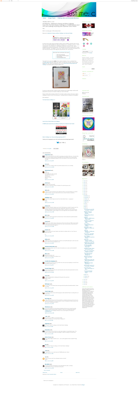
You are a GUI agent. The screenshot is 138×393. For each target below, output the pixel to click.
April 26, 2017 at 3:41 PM (49, 265)
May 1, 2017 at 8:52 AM (49, 320)
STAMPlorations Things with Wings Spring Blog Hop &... (89, 243)
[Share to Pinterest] (58, 148)
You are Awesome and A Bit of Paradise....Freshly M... (89, 210)
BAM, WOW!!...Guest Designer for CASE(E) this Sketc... (89, 228)
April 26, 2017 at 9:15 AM (49, 243)
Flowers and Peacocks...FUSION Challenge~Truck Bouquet (89, 240)
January (85, 277)
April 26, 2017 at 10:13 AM (49, 250)
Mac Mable (47, 364)
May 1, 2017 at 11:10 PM (49, 347)
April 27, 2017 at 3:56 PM (49, 280)
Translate (90, 52)
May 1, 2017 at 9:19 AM (49, 326)
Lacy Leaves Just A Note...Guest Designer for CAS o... (89, 268)
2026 (84, 180)
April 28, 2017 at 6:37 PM (49, 303)
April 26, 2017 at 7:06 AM (49, 226)
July (85, 203)
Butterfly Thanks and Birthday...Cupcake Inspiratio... (88, 212)
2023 (84, 185)
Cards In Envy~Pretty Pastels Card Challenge (51, 121)
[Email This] (53, 148)
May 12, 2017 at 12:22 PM (49, 368)
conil (46, 350)
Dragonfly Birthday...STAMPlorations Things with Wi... (89, 218)
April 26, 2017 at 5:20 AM (49, 202)
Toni (46, 164)
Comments (86, 75)
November (86, 197)
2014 (84, 282)
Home (44, 18)
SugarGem (47, 323)
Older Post (78, 372)
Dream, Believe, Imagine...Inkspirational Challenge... (88, 225)
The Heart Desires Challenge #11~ (49, 99)
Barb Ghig (47, 298)
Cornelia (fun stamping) (50, 261)
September (86, 200)
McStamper (47, 284)
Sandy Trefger (48, 291)
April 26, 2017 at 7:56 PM (49, 272)
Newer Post (45, 372)
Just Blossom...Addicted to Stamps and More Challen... (89, 221)
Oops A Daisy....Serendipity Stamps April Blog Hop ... (89, 234)
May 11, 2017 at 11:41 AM (49, 360)
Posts (85, 73)
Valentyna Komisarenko (50, 246)
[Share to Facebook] (57, 148)
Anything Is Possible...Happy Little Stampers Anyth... (89, 249)
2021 (84, 188)
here (46, 63)
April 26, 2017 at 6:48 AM (49, 218)
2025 (84, 182)
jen (45, 344)
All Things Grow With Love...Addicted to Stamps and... (88, 246)
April (85, 208)
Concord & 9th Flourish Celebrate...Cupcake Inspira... (88, 272)
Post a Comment (47, 370)
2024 (84, 183)
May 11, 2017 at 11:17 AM (49, 353)
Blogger (83, 384)
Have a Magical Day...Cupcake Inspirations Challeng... (89, 237)
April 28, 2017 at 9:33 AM (49, 295)
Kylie (46, 190)
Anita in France (48, 337)
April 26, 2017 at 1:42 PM (49, 257)
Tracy (46, 275)
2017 (84, 194)
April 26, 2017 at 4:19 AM (49, 194)
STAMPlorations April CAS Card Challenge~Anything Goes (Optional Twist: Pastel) (58, 123)
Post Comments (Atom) (51, 374)
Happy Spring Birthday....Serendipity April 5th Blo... (88, 263)
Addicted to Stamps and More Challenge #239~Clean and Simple (59, 33)
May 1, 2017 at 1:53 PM (49, 341)
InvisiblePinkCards (48, 311)
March (85, 274)
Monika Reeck (48, 170)
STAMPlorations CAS (49, 310)
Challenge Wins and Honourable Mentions (68, 18)
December (86, 195)
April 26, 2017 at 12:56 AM (49, 167)
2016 (84, 279)
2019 (84, 191)
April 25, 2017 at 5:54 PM (49, 160)
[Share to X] (55, 148)
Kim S (46, 215)
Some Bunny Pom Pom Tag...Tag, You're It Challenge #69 (88, 254)
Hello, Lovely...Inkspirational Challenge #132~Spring (89, 251)
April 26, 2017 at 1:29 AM (49, 179)
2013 (84, 284)
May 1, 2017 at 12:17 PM (49, 333)
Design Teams (51, 18)
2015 (84, 281)
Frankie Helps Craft (47, 62)
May (85, 206)
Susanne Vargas (48, 268)
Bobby (46, 239)
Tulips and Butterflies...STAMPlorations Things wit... (89, 231)
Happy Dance (47, 154)
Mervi (46, 253)
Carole (46, 221)
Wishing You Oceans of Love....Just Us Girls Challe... (88, 257)
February (86, 276)
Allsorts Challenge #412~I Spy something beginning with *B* (54, 137)
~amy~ (46, 316)
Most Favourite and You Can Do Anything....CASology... (89, 266)
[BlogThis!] (54, 148)
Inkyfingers (47, 197)
